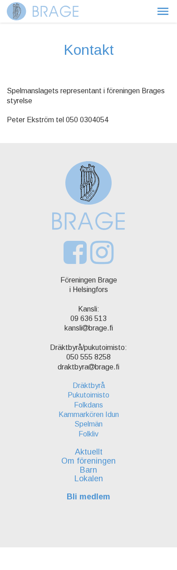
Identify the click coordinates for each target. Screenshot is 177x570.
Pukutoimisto (88, 395)
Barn (88, 469)
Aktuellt (89, 451)
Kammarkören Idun (89, 414)
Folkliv (88, 434)
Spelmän (88, 424)
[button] (163, 11)
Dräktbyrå (89, 385)
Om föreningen (88, 460)
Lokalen (88, 478)
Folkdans (88, 405)
